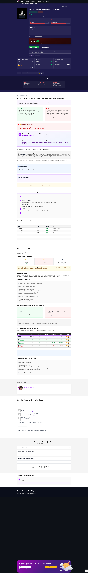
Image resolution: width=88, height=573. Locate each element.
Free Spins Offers (33, 1)
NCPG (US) (25, 86)
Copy (37, 41)
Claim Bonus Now (33, 47)
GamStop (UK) (40, 83)
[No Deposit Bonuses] (18, 1)
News (44, 1)
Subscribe (51, 566)
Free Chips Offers (26, 1)
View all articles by (27, 391)
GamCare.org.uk (26, 85)
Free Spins (22, 3)
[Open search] (70, 1)
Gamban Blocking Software (42, 84)
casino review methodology (38, 36)
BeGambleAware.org (40, 52)
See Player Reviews (44, 47)
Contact (47, 1)
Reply (32, 411)
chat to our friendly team (51, 467)
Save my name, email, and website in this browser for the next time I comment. (32, 430)
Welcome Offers (39, 1)
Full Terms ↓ (61, 51)
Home (22, 1)
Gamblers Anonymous (27, 84)
